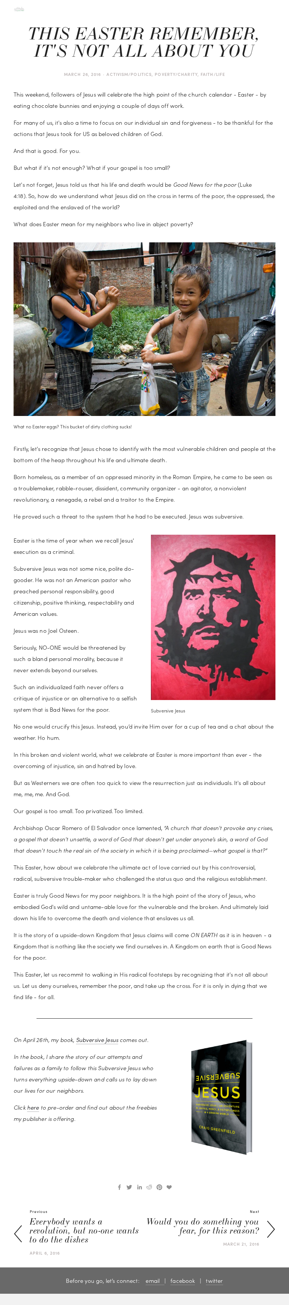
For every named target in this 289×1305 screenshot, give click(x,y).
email (155, 1280)
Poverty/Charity (176, 74)
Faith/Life (213, 74)
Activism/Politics (129, 74)
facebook (182, 1280)
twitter (214, 1280)
